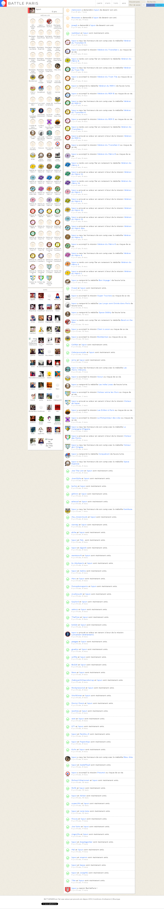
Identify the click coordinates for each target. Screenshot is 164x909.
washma (75, 711)
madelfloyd (85, 765)
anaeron (83, 857)
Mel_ (82, 540)
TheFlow (76, 617)
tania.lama (84, 811)
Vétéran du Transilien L (108, 50)
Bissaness (76, 18)
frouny (75, 819)
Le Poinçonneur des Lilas (109, 418)
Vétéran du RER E (105, 119)
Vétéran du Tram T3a (107, 77)
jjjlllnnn (75, 494)
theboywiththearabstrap (83, 680)
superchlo (76, 803)
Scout (100, 377)
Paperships (85, 742)
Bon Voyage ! (105, 280)
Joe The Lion (78, 471)
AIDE (124, 3)
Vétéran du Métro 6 (106, 244)
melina (83, 571)
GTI (73, 726)
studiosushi (77, 594)
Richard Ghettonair (80, 780)
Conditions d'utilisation (102, 899)
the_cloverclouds (79, 517)
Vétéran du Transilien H (108, 145)
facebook (150, 5)
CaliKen (75, 345)
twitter (159, 5)
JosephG (84, 873)
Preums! (101, 773)
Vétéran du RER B (105, 93)
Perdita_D (84, 734)
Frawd (74, 288)
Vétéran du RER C (107, 86)
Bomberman (102, 337)
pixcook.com (77, 899)
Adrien (83, 796)
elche (74, 532)
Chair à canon (103, 329)
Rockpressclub (78, 688)
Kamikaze (128, 509)
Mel (73, 850)
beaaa (82, 865)
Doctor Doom (78, 703)
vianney (75, 525)
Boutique (116, 899)
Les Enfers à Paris (105, 410)
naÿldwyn (76, 33)
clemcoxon (76, 10)
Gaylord (75, 602)
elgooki (83, 548)
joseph (75, 25)
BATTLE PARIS (23, 3)
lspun (38, 9)
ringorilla (76, 834)
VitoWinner (77, 695)
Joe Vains (76, 826)
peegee (75, 642)
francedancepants (80, 586)
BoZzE (75, 665)
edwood (75, 501)
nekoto (75, 609)
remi (74, 719)
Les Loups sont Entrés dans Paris (114, 303)
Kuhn (74, 749)
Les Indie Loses (106, 384)
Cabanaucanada (79, 352)
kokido (75, 625)
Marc (74, 579)
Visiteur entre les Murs (108, 392)
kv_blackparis (78, 563)
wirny (74, 360)
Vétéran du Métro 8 (106, 154)
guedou (75, 649)
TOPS (116, 3)
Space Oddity (105, 312)
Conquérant (104, 454)
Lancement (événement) (83, 635)
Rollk (74, 788)
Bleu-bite (128, 757)
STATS (107, 3)
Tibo (74, 880)
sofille (74, 657)
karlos (74, 486)
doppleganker (86, 842)
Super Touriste (104, 296)
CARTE (99, 3)
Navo (74, 672)
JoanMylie (76, 478)
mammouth (77, 555)
